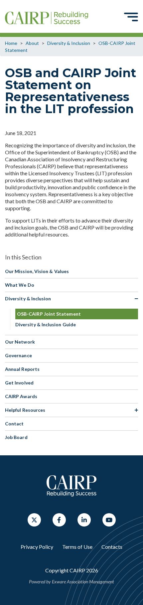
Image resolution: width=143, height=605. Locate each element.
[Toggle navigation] (131, 16)
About (32, 43)
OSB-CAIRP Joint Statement (49, 314)
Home (11, 43)
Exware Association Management (83, 581)
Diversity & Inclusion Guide (45, 324)
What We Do (19, 285)
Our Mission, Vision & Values (37, 271)
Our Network (20, 342)
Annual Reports (22, 369)
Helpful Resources (25, 410)
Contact (14, 423)
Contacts (111, 546)
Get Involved (19, 382)
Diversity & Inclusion (68, 43)
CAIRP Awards (21, 396)
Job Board (16, 437)
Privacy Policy (37, 546)
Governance (18, 355)
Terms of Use (77, 546)
